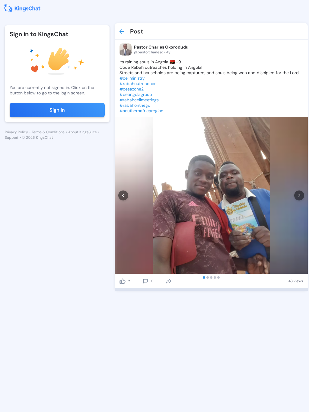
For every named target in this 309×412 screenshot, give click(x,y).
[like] (122, 281)
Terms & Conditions (48, 132)
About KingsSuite (82, 132)
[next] (299, 196)
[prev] (123, 196)
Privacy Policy (16, 132)
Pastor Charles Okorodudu (161, 47)
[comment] (145, 281)
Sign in (57, 110)
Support (11, 137)
